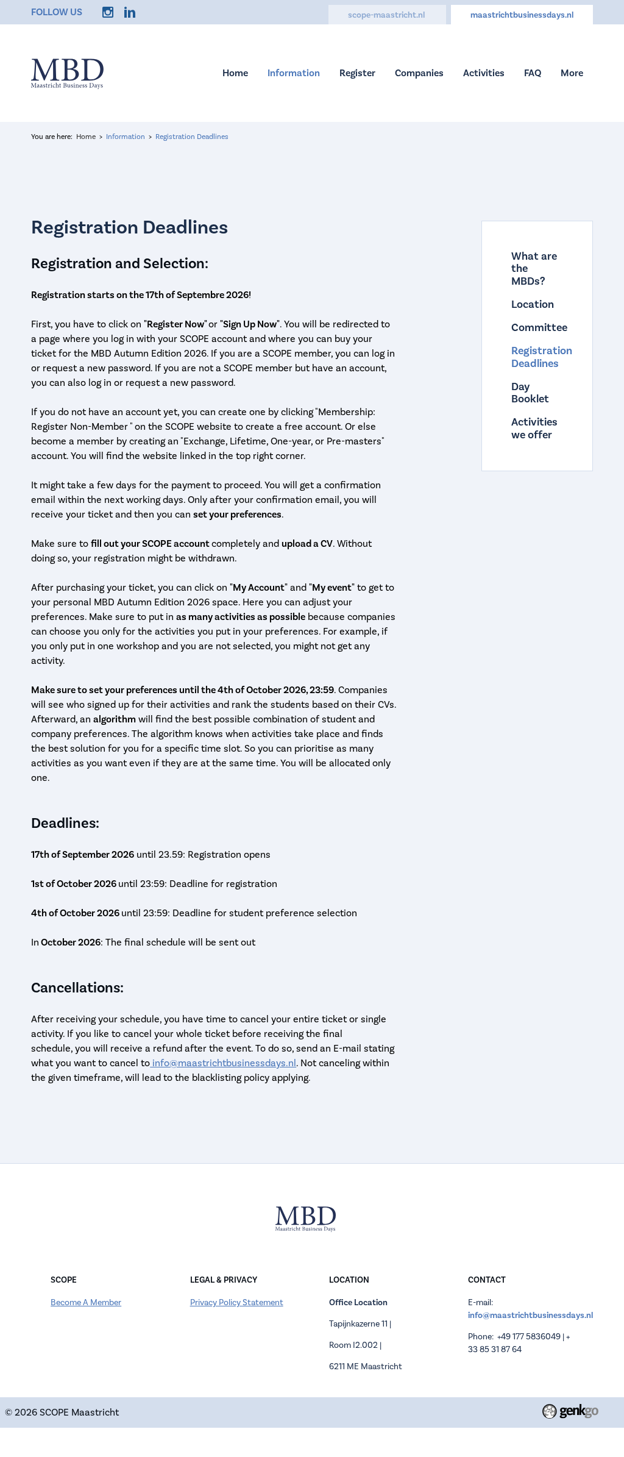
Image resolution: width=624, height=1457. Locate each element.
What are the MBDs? (534, 269)
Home (235, 73)
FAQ (532, 73)
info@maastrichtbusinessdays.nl (223, 1063)
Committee (536, 328)
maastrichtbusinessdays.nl (521, 15)
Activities (484, 73)
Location (532, 305)
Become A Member (86, 1302)
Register (357, 73)
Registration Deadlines (192, 136)
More (572, 73)
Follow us (56, 12)
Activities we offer (534, 428)
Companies (419, 73)
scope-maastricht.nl (387, 15)
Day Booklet (530, 393)
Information (294, 73)
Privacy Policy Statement (236, 1302)
